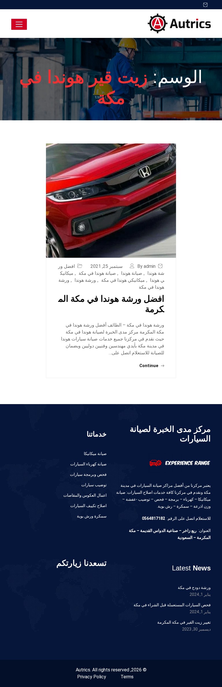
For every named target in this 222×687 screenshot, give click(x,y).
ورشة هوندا (85, 280)
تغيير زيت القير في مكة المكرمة (184, 622)
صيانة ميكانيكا (95, 453)
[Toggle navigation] (19, 24)
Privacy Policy (91, 676)
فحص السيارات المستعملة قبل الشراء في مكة (172, 605)
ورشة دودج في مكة (194, 587)
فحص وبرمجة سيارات (88, 474)
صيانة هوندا (131, 273)
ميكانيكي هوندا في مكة (123, 280)
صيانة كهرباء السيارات (88, 464)
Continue (149, 365)
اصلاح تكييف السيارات (88, 505)
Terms (127, 676)
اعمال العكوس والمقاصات (85, 495)
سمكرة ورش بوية (92, 516)
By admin (146, 266)
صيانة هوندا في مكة (97, 273)
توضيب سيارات (94, 484)
